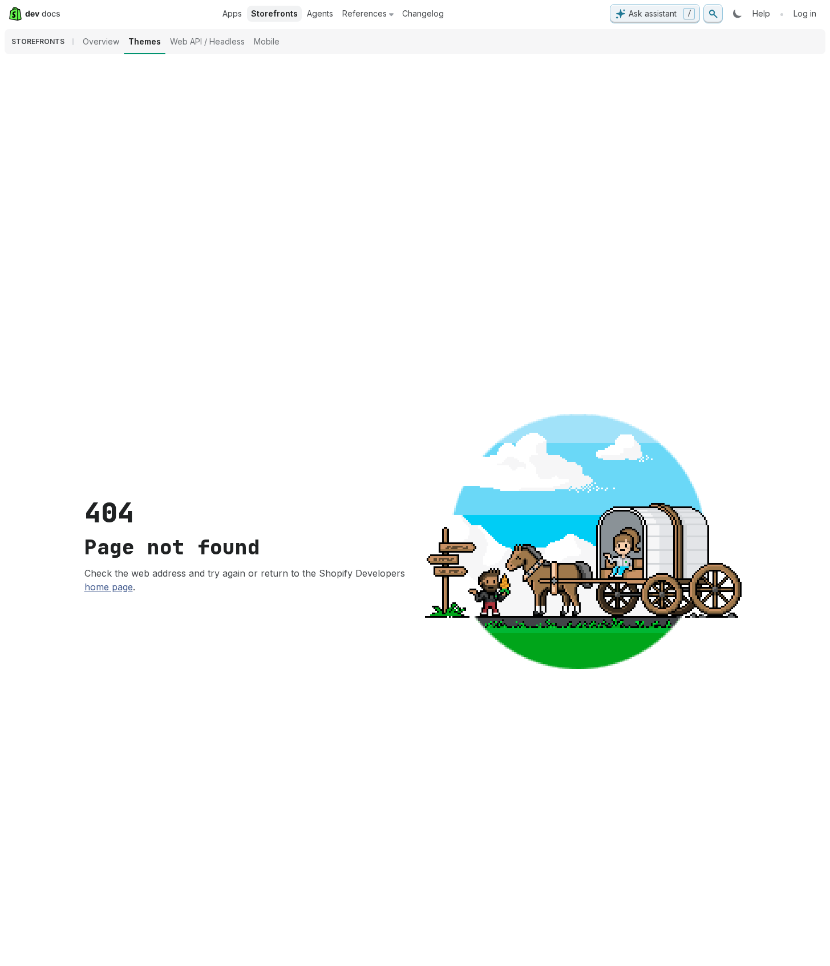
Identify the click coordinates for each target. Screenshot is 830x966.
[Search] (713, 13)
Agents (320, 13)
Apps (232, 13)
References (364, 13)
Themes (144, 41)
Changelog (423, 13)
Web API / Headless (207, 41)
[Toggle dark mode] (737, 13)
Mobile (267, 41)
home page (108, 587)
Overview (101, 41)
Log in (804, 13)
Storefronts (274, 13)
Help (761, 13)
